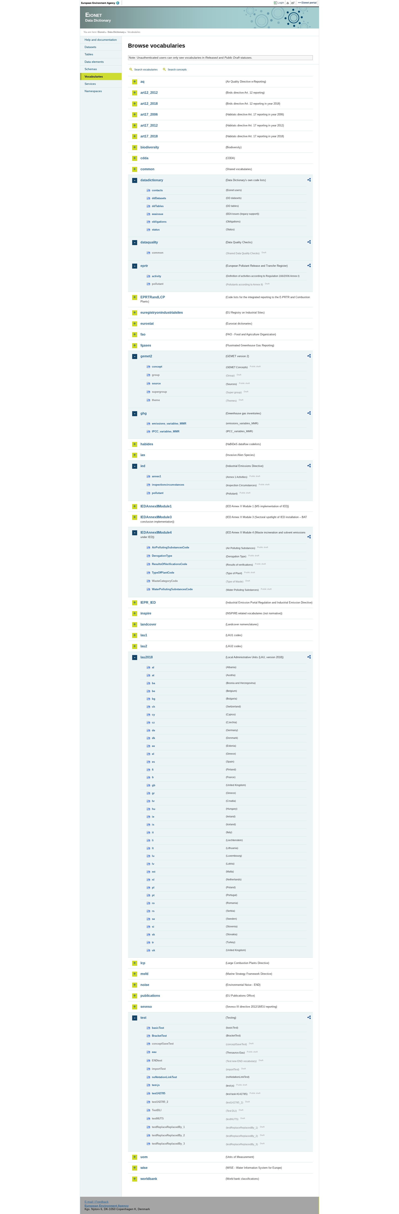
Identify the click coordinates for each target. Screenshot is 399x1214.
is (153, 824)
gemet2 (146, 356)
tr (153, 942)
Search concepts (177, 69)
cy (153, 714)
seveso (146, 1006)
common (147, 169)
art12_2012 (149, 92)
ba (153, 683)
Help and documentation (101, 39)
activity (156, 276)
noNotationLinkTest (164, 1077)
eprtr (144, 266)
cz (153, 722)
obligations (159, 221)
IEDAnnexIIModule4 (156, 532)
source (156, 383)
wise (144, 1168)
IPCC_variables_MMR (165, 431)
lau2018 (146, 657)
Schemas (91, 69)
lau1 (143, 635)
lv (153, 863)
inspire (145, 613)
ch (153, 706)
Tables (89, 54)
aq (142, 81)
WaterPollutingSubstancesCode (172, 589)
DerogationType (162, 555)
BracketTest (159, 1035)
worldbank (148, 1179)
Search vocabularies (146, 69)
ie (153, 816)
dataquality (149, 242)
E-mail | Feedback (96, 1201)
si (153, 926)
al (153, 667)
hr (153, 801)
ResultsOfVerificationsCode (169, 564)
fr (153, 777)
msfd (144, 974)
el (153, 753)
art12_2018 (149, 103)
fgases (145, 345)
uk (153, 950)
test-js (156, 1085)
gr (153, 793)
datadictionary (151, 180)
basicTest (158, 1027)
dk (153, 738)
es (153, 761)
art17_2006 (149, 114)
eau (154, 1052)
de (153, 730)
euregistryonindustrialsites (161, 312)
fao (142, 334)
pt (153, 895)
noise (144, 985)
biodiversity (149, 147)
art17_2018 (149, 136)
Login (281, 2)
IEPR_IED (148, 602)
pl (153, 887)
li (153, 840)
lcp (142, 963)
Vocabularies (94, 76)
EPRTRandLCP (152, 297)
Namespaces (93, 91)
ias (142, 455)
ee (153, 746)
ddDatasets (159, 198)
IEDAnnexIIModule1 (156, 506)
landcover (148, 624)
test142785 (158, 1093)
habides (146, 444)
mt (153, 871)
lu (153, 855)
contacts (157, 190)
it (153, 832)
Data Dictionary (116, 32)
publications (150, 995)
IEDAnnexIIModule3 (156, 517)
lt (153, 848)
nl (153, 879)
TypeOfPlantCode (163, 572)
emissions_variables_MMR (169, 423)
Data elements (94, 61)
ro (153, 903)
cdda (144, 158)
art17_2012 (149, 125)
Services (90, 83)
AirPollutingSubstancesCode (170, 547)
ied (142, 466)
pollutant (157, 493)
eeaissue (157, 214)
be (153, 691)
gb (153, 785)
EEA (101, 3)
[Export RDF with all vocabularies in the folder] (309, 180)
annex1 (156, 476)
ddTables (158, 206)
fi (153, 769)
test (143, 1017)
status (156, 229)
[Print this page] (288, 3)
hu (153, 809)
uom (144, 1157)
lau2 (143, 646)
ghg (143, 413)
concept (157, 366)
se (153, 918)
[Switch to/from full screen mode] (293, 3)
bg (153, 698)
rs (153, 911)
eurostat (147, 323)
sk (153, 934)
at (153, 675)
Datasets (90, 47)
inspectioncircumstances (168, 484)
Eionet (101, 32)
